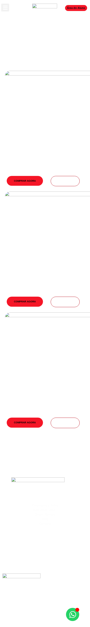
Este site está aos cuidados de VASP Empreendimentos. (45, 619)
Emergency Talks (45, 505)
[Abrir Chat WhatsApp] (72, 614)
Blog (45, 519)
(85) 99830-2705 (45, 556)
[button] (5, 7)
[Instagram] (38, 599)
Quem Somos (45, 514)
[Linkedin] (52, 599)
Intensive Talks (45, 510)
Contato (45, 523)
